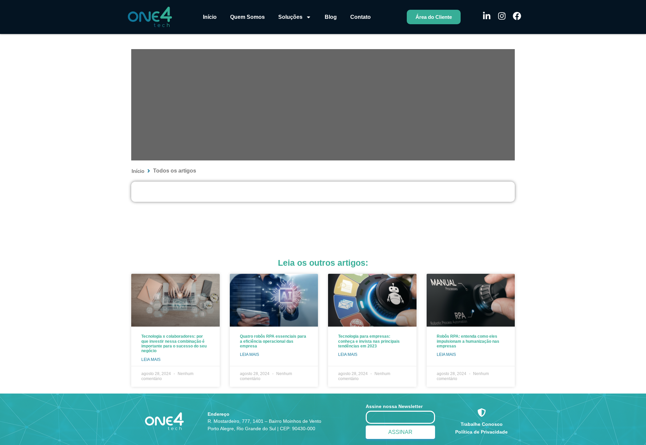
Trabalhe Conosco (482, 424)
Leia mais (150, 359)
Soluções (290, 17)
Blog (331, 17)
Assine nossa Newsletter (394, 406)
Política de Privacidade (481, 432)
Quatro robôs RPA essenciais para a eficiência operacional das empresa (273, 341)
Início (210, 17)
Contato (360, 17)
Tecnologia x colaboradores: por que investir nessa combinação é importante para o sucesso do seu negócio (174, 343)
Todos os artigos (174, 171)
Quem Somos (247, 17)
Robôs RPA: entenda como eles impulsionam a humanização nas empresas (468, 341)
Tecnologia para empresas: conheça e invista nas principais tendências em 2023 (369, 341)
